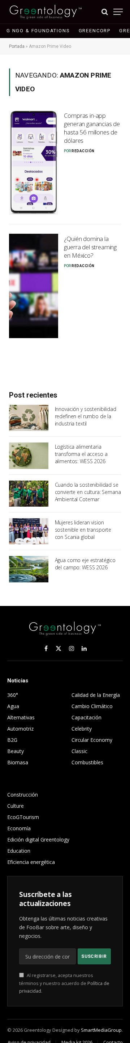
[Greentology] (45, 12)
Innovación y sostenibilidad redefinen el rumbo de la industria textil (85, 416)
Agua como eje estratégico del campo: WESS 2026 (85, 564)
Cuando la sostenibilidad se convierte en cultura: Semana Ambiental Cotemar (88, 492)
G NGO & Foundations (38, 30)
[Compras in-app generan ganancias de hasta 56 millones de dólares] (33, 163)
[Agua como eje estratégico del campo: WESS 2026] (28, 569)
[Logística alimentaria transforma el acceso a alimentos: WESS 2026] (28, 455)
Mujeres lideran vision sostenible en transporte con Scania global (83, 529)
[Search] (104, 12)
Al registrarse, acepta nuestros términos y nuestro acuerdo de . (64, 983)
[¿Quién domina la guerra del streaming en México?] (33, 286)
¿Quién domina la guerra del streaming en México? (90, 246)
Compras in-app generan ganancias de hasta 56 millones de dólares (92, 128)
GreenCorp (94, 30)
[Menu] (118, 12)
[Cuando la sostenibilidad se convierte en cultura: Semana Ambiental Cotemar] (28, 494)
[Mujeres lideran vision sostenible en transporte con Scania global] (28, 531)
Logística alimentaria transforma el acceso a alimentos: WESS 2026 (81, 454)
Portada (17, 46)
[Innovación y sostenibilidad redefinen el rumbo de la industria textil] (28, 418)
